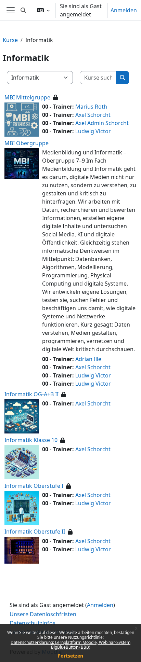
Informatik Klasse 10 (30, 440)
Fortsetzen (70, 655)
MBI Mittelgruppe (27, 97)
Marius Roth (91, 106)
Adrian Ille (88, 359)
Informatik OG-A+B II (31, 394)
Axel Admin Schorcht (102, 123)
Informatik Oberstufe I (33, 485)
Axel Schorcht (93, 115)
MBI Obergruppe (26, 143)
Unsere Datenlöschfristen (43, 614)
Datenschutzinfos (32, 623)
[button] (23, 10)
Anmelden (124, 10)
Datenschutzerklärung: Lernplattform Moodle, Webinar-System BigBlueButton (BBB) (70, 644)
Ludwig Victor (93, 131)
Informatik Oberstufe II (34, 531)
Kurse (10, 40)
